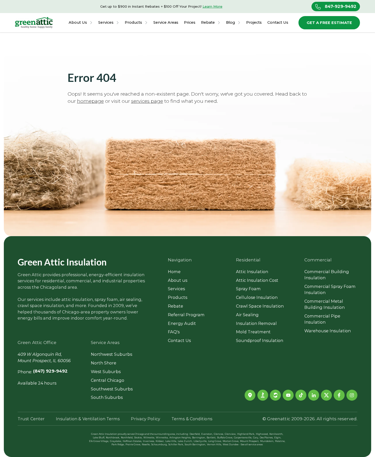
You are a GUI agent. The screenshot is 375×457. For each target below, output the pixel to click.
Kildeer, (160, 441)
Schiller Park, (176, 444)
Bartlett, (211, 438)
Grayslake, (116, 441)
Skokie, (138, 438)
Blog (230, 22)
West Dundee (231, 444)
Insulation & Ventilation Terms (88, 418)
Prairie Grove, (133, 444)
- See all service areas (251, 444)
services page (147, 101)
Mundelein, (267, 441)
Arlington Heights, (180, 438)
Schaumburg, (159, 444)
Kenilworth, (276, 434)
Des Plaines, (266, 438)
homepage (90, 101)
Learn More (212, 6)
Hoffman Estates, (132, 441)
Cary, (256, 438)
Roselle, (146, 444)
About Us (78, 22)
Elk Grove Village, (99, 441)
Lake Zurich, (185, 441)
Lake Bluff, (99, 438)
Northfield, (127, 438)
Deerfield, (195, 434)
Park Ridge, (117, 444)
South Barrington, (195, 444)
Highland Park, (246, 434)
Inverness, (149, 441)
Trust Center (31, 418)
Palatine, (280, 441)
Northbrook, (113, 438)
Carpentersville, (243, 438)
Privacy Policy (145, 418)
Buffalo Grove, (225, 438)
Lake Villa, (171, 441)
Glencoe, (219, 434)
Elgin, (277, 438)
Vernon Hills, (214, 444)
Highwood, (262, 434)
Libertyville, (200, 441)
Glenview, (230, 434)
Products (133, 22)
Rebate (208, 22)
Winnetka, (162, 438)
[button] (80, 23)
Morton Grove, (231, 441)
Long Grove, (215, 441)
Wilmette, (149, 438)
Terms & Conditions (191, 418)
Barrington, (199, 438)
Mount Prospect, (249, 441)
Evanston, (207, 434)
